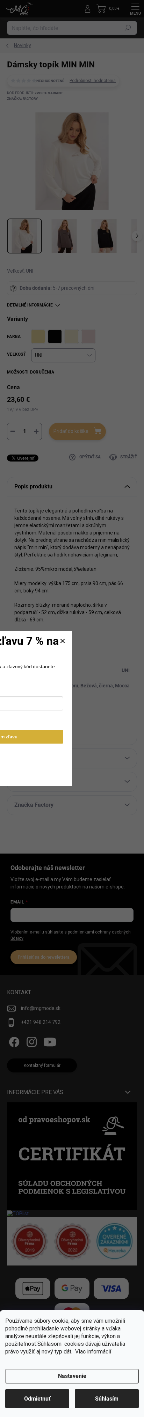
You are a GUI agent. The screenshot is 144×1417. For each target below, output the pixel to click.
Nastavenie (72, 1376)
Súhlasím (106, 1398)
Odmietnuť (37, 1398)
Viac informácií (93, 1351)
